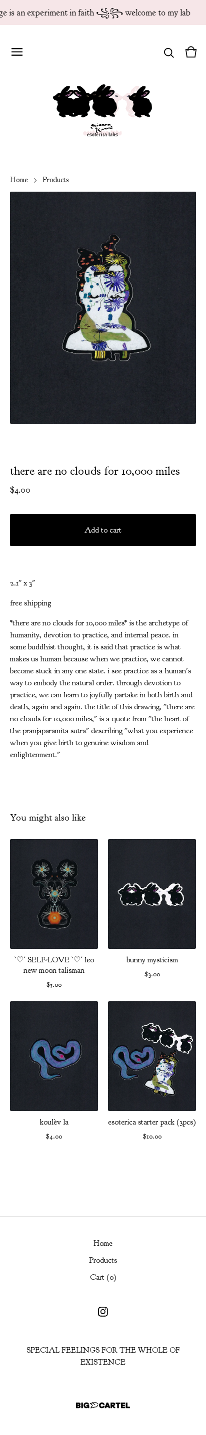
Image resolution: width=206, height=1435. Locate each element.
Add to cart (103, 530)
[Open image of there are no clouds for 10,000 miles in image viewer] (103, 308)
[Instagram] (103, 1311)
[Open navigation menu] (17, 52)
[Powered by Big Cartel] (103, 1405)
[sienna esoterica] (103, 108)
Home (19, 180)
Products (55, 180)
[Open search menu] (169, 52)
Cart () (103, 1277)
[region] (103, 12)
